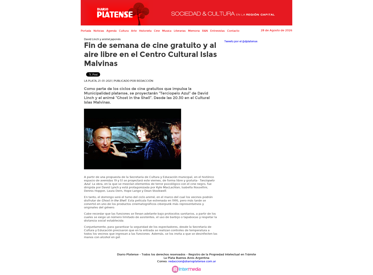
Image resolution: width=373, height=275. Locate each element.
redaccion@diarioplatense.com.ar (192, 261)
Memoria (194, 30)
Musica (166, 30)
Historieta (145, 30)
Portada (86, 30)
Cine (157, 30)
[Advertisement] (256, 139)
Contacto (233, 30)
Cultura (124, 30)
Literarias (180, 30)
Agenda (111, 30)
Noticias (98, 30)
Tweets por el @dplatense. (241, 41)
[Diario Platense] (117, 12)
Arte (134, 30)
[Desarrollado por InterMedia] (186, 270)
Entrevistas (217, 30)
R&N (205, 30)
